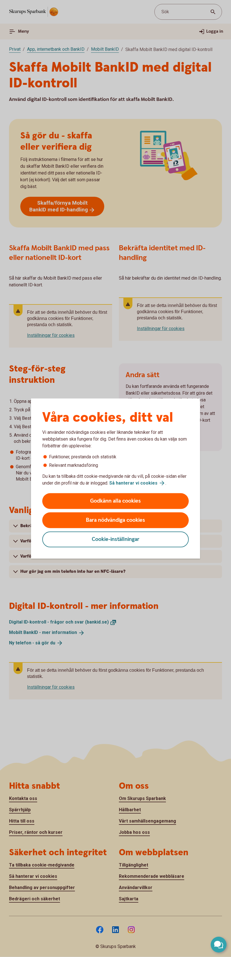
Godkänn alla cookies (115, 501)
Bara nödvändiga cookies (115, 520)
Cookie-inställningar (115, 539)
